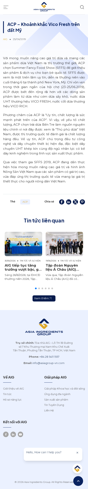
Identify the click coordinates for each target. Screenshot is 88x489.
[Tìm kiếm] (82, 7)
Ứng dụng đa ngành (57, 394)
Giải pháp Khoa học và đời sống (64, 388)
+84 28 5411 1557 (49, 356)
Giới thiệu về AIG (13, 388)
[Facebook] (6, 434)
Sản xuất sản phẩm (56, 399)
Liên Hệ (49, 410)
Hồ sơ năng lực (12, 399)
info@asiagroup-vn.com (48, 363)
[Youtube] (20, 434)
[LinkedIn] (13, 434)
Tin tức (7, 394)
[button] (36, 288)
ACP (25, 201)
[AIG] (44, 7)
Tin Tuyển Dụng (54, 404)
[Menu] (5, 7)
